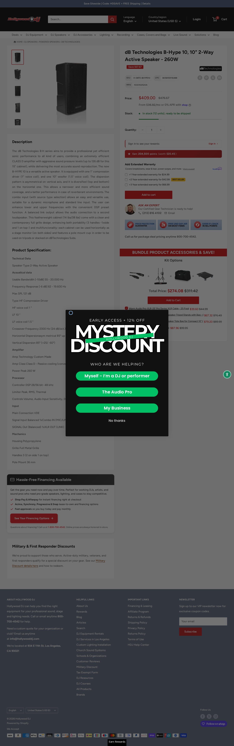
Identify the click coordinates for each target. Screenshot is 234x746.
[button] (227, 374)
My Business (117, 408)
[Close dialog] (70, 312)
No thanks (117, 420)
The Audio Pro (117, 392)
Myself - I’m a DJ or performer (117, 376)
